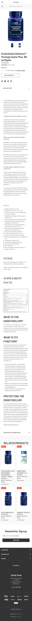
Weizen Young (18, 616)
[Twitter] (8, 81)
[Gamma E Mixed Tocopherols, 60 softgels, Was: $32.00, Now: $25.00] (24, 457)
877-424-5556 (17, 587)
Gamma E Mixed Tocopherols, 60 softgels (22, 473)
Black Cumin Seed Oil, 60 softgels (7, 513)
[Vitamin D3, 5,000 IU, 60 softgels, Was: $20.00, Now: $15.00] (24, 498)
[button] (20, 70)
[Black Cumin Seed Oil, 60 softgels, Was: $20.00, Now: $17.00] (8, 498)
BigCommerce (18, 614)
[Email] (5, 81)
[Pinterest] (11, 81)
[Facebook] (2, 81)
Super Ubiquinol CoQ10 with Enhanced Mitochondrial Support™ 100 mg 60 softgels (8, 474)
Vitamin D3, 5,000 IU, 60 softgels (23, 513)
